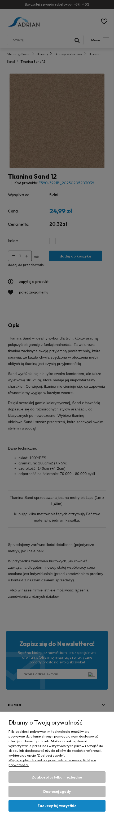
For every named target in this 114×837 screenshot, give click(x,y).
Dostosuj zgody (57, 791)
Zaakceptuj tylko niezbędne (57, 777)
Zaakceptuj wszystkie (57, 805)
